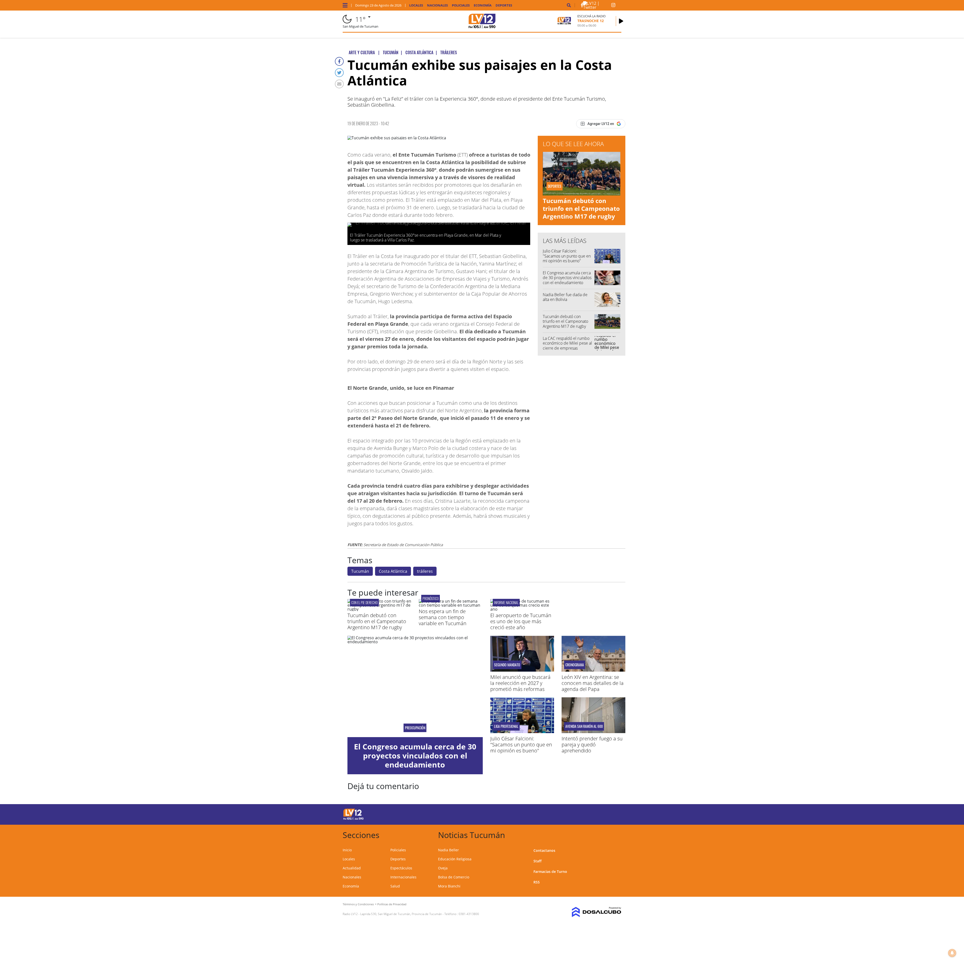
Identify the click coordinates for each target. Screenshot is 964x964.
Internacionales (403, 877)
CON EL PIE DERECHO (364, 602)
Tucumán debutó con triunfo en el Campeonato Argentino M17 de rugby (581, 208)
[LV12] (353, 819)
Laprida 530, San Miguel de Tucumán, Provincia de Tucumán (401, 914)
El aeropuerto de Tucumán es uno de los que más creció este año (520, 621)
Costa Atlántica (393, 571)
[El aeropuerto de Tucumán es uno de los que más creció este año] (522, 609)
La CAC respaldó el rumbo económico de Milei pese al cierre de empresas (567, 343)
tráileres (425, 571)
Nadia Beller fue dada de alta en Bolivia (565, 297)
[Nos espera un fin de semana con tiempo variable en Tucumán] (451, 605)
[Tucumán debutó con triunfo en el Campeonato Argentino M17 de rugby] (379, 609)
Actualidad (352, 868)
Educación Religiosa (454, 859)
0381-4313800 (469, 914)
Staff (537, 861)
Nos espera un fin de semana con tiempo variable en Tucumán (442, 617)
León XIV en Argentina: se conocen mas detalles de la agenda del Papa (593, 683)
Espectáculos (401, 868)
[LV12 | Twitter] (597, 7)
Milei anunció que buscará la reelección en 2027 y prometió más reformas (520, 683)
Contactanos (544, 850)
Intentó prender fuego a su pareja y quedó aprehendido (592, 744)
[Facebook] (339, 61)
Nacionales (437, 5)
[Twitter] (339, 72)
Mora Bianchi (449, 886)
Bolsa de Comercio (453, 877)
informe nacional (506, 602)
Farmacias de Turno (550, 871)
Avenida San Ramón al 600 (584, 726)
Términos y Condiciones (358, 904)
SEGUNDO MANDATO (507, 665)
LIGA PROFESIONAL (506, 726)
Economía (483, 5)
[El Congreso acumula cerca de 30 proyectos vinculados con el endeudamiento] (415, 686)
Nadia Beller (448, 850)
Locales (416, 5)
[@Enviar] (339, 84)
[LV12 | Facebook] (582, 6)
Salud (395, 886)
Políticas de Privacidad (391, 904)
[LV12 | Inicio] (616, 834)
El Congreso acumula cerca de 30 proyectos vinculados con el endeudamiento (567, 277)
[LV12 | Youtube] (586, 813)
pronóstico (431, 598)
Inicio (347, 850)
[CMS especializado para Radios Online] (589, 912)
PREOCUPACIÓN (415, 728)
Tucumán (360, 571)
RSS (536, 882)
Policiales (461, 5)
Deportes (504, 5)
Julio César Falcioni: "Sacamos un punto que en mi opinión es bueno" (567, 255)
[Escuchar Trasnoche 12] (621, 21)
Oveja (443, 868)
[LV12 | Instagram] (613, 6)
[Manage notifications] (952, 953)
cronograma (574, 665)
